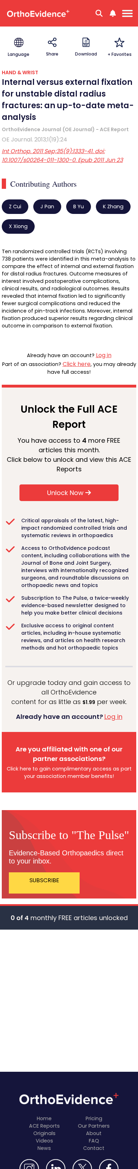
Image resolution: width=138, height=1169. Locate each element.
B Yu (78, 206)
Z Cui (15, 206)
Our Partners (94, 1125)
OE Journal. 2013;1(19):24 (34, 139)
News (44, 1148)
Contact (93, 1148)
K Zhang (113, 206)
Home (44, 1118)
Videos (44, 1140)
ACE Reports (44, 1125)
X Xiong (18, 226)
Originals (44, 1133)
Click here (77, 364)
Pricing (94, 1118)
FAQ (94, 1140)
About (94, 1133)
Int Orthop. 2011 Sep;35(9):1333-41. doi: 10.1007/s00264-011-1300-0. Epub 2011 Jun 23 (62, 155)
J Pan (47, 206)
